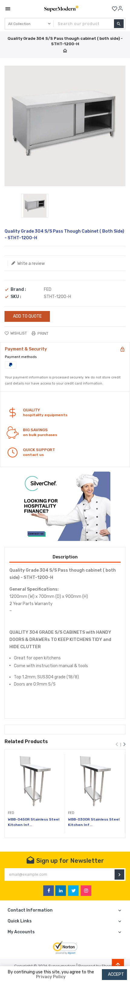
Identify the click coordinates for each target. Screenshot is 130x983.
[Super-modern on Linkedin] (60, 890)
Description (65, 557)
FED (47, 289)
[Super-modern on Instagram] (86, 890)
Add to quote (27, 316)
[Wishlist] (114, 8)
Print (42, 333)
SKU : (16, 296)
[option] (34, 206)
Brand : (18, 289)
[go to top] (118, 965)
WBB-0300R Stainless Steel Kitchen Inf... (93, 822)
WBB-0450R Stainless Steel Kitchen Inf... (33, 822)
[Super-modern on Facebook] (48, 890)
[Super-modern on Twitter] (73, 890)
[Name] (119, 874)
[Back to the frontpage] (65, 51)
